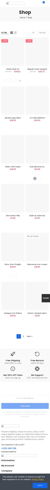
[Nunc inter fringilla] (12, 247)
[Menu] (2, 3)
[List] (15, 32)
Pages (46, 298)
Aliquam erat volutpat (37, 69)
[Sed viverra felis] (12, 198)
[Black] (6, 81)
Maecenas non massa (37, 264)
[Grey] (35, 178)
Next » (29, 336)
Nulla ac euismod (37, 215)
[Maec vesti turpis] (12, 149)
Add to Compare (18, 42)
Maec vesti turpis (13, 166)
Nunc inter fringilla (13, 264)
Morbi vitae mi (13, 69)
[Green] (11, 81)
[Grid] (11, 32)
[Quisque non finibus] (12, 296)
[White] (39, 178)
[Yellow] (15, 81)
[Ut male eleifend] (37, 100)
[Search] (38, 3)
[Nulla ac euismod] (37, 198)
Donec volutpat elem (37, 313)
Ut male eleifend (37, 118)
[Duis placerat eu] (37, 149)
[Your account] (47, 3)
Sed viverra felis (13, 215)
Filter (4, 32)
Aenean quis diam (13, 118)
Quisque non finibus (13, 313)
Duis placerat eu (37, 166)
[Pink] (15, 276)
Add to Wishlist (18, 47)
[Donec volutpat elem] (37, 296)
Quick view (18, 52)
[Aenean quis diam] (12, 100)
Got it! (40, 485)
